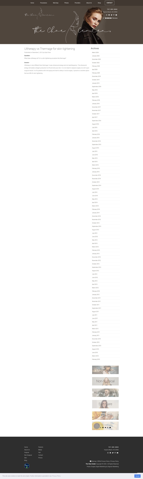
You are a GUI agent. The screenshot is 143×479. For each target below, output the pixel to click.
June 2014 (95, 196)
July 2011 (94, 315)
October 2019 (95, 80)
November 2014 (96, 179)
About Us (89, 3)
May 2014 (94, 199)
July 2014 (94, 192)
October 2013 (95, 223)
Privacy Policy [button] (56, 476)
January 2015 (95, 172)
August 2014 (95, 189)
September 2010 (96, 346)
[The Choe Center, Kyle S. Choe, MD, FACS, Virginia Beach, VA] (39, 14)
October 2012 (95, 264)
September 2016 (96, 121)
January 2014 (95, 213)
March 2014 (95, 206)
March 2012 (95, 288)
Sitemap (94, 461)
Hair (39, 452)
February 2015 (96, 168)
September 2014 (96, 185)
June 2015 (95, 155)
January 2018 (95, 104)
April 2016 (94, 131)
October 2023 (95, 63)
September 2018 (96, 86)
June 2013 (95, 237)
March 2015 (95, 165)
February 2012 (96, 291)
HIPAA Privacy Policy (103, 461)
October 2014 (95, 182)
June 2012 (95, 277)
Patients (40, 447)
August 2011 (95, 312)
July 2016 (94, 127)
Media (40, 450)
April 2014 (94, 202)
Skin (25, 458)
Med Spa (55, 3)
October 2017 (95, 114)
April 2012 (94, 284)
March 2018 (95, 97)
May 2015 (94, 158)
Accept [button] (138, 476)
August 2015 (95, 148)
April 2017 (94, 117)
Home (32, 3)
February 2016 (96, 134)
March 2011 (95, 329)
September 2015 (96, 144)
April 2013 (94, 243)
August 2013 (95, 230)
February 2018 (96, 100)
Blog (25, 460)
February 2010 (96, 359)
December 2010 (96, 339)
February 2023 (96, 66)
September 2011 (96, 308)
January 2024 (95, 56)
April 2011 (94, 325)
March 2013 (95, 247)
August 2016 (95, 124)
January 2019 (95, 83)
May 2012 (94, 281)
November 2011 (96, 301)
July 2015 (94, 151)
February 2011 (96, 332)
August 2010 (95, 349)
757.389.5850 (112, 9)
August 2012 (95, 271)
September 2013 (96, 226)
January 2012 (95, 294)
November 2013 (96, 219)
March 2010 (95, 356)
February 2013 (96, 250)
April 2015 (94, 161)
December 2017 (96, 107)
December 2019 (96, 76)
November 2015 (96, 141)
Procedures (43, 3)
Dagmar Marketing (113, 467)
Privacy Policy (114, 461)
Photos (66, 3)
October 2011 (95, 305)
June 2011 (95, 318)
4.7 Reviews (110, 18)
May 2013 (94, 240)
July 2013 (94, 233)
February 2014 (96, 209)
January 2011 (95, 335)
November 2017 (96, 110)
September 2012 (96, 267)
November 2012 (96, 260)
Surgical (26, 452)
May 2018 (94, 90)
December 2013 (96, 216)
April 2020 (94, 69)
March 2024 (95, 52)
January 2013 (95, 254)
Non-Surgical (28, 455)
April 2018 (94, 93)
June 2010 (95, 352)
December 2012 (96, 257)
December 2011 (96, 298)
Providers (77, 3)
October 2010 (95, 342)
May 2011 (94, 322)
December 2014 (96, 175)
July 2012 (94, 274)
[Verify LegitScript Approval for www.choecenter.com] (26, 466)
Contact (110, 3)
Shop (99, 3)
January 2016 (95, 138)
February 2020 (96, 73)
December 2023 (96, 59)
